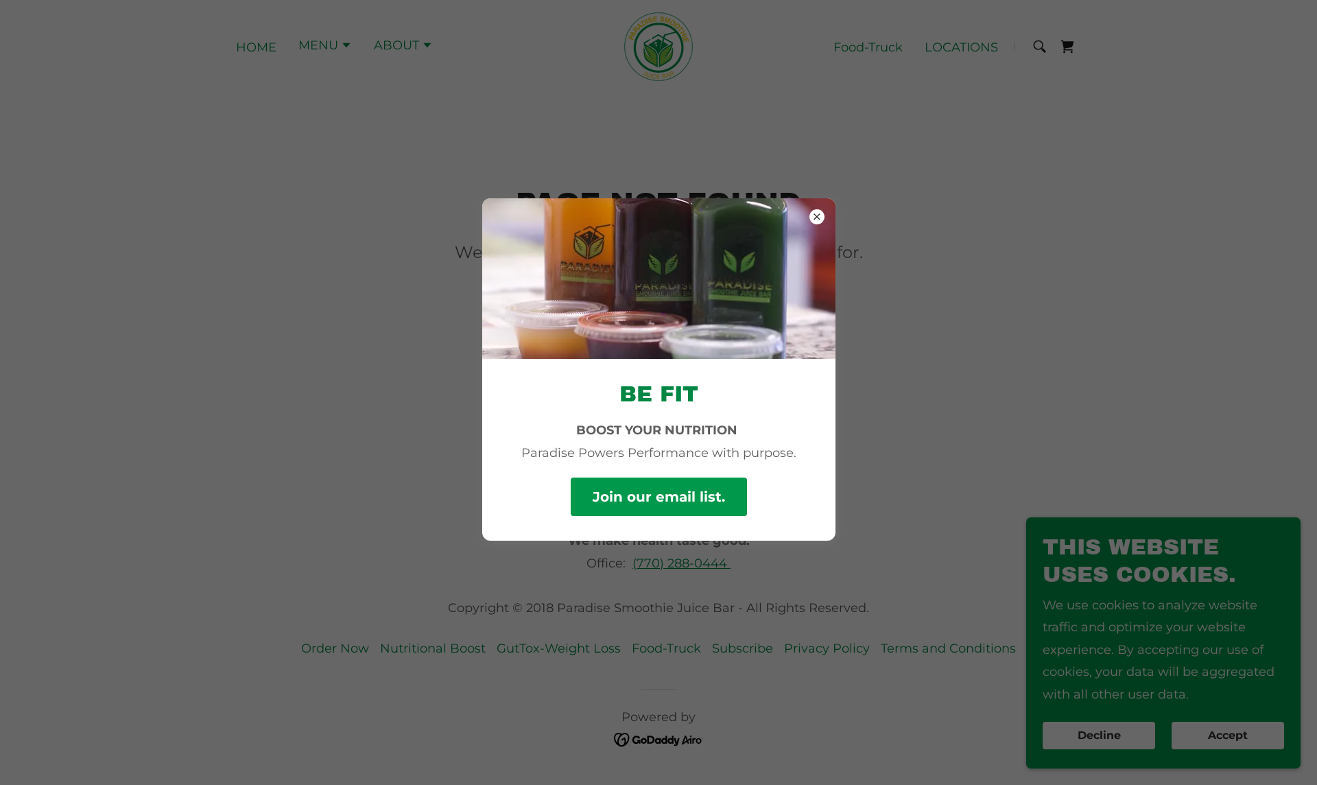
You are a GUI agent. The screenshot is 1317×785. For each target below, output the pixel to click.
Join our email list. (659, 497)
